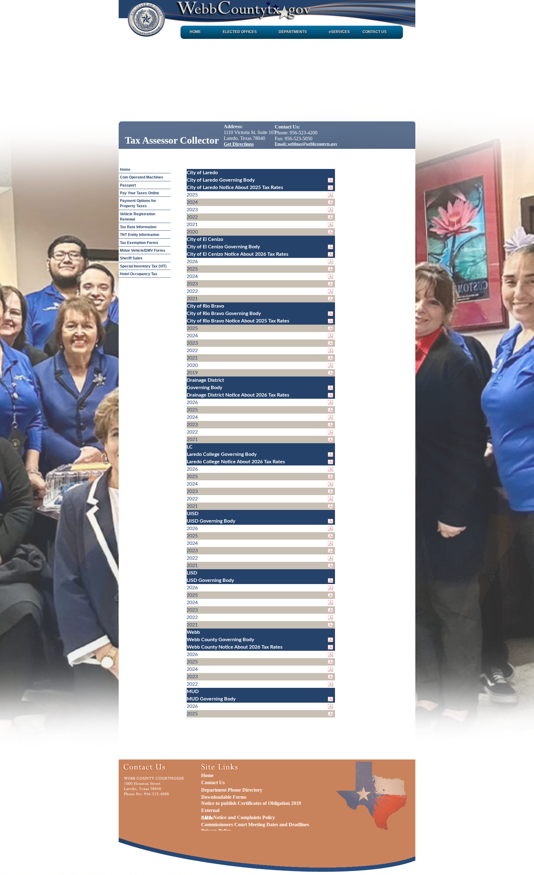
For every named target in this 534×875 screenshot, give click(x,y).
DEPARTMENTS (293, 32)
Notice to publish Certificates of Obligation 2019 (251, 803)
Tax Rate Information (138, 227)
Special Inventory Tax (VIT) (143, 266)
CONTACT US (374, 32)
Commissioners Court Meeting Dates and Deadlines (255, 824)
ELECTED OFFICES (240, 32)
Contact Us (213, 782)
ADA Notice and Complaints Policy (238, 817)
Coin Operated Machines (141, 177)
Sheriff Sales (131, 258)
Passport (128, 185)
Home (125, 169)
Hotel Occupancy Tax (138, 274)
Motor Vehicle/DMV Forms (142, 250)
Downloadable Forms (223, 797)
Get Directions (239, 144)
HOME (195, 32)
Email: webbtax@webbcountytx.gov (306, 143)
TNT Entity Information (139, 235)
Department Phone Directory (231, 790)
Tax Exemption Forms (139, 243)
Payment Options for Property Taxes (138, 203)
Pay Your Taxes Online (139, 193)
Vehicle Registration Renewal (137, 216)
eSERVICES (339, 32)
